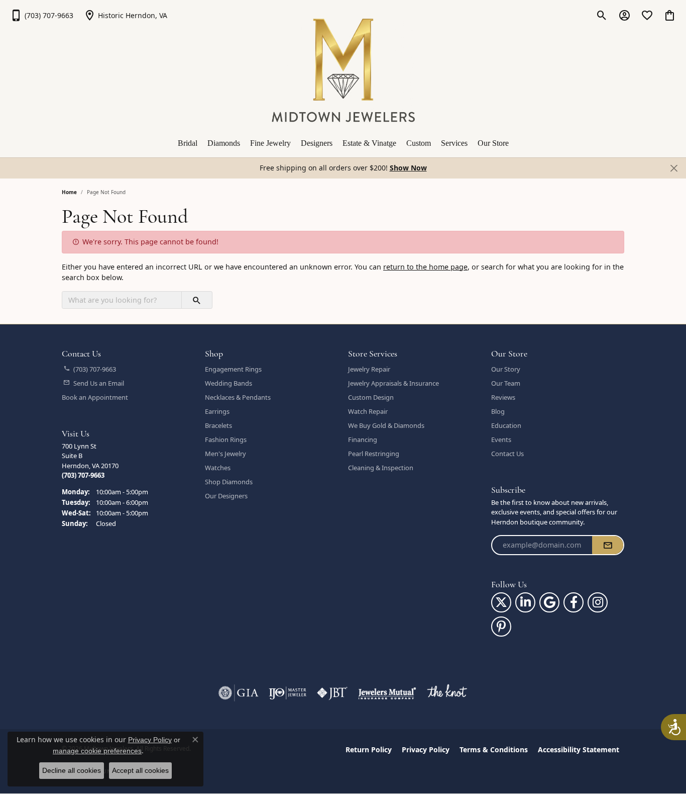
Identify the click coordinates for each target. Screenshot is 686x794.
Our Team (505, 383)
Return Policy (369, 749)
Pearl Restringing (373, 453)
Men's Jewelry (225, 453)
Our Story (505, 369)
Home (69, 192)
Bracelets (218, 425)
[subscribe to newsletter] (607, 545)
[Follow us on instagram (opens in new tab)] (598, 602)
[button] (602, 15)
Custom (418, 143)
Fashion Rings (226, 439)
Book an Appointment (95, 397)
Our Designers (226, 495)
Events (501, 439)
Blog (498, 411)
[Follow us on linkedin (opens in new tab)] (525, 602)
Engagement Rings (233, 369)
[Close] (673, 167)
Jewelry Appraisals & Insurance (393, 383)
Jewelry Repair (369, 369)
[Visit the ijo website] (287, 692)
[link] (41, 15)
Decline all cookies (71, 770)
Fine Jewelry (270, 143)
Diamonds (223, 143)
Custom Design (371, 397)
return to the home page (425, 267)
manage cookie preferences (97, 751)
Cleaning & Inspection (380, 467)
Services (454, 143)
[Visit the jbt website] (332, 692)
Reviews (503, 397)
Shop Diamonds (229, 481)
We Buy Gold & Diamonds (386, 425)
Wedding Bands (228, 383)
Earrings (217, 411)
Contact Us (507, 453)
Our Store (493, 143)
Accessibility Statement (578, 749)
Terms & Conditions (494, 749)
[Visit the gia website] (238, 692)
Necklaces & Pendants (238, 397)
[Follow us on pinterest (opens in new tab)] (501, 626)
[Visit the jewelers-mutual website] (387, 692)
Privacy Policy (425, 749)
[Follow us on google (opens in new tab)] (549, 602)
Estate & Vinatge (369, 143)
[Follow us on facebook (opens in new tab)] (573, 602)
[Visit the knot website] (447, 692)
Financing (362, 439)
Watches (218, 467)
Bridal (187, 143)
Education (506, 425)
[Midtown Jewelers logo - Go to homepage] (343, 70)
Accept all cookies (140, 770)
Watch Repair (368, 411)
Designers (316, 143)
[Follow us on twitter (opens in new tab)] (501, 602)
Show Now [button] (408, 167)
